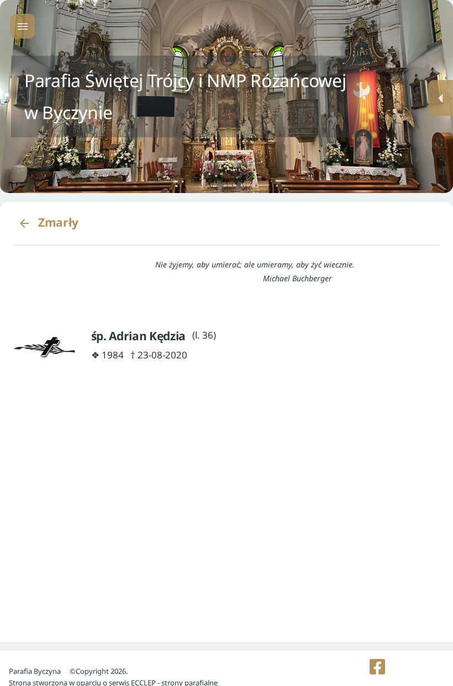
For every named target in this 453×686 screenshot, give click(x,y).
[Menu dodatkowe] (440, 98)
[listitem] (377, 667)
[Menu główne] (22, 26)
